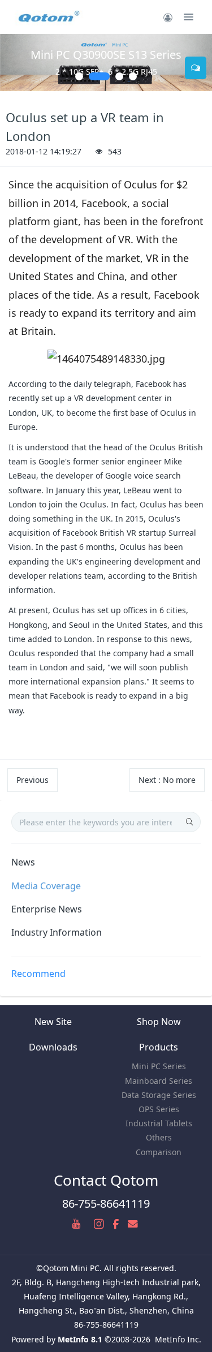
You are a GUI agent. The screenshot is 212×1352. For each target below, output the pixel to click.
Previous (32, 779)
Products (158, 1047)
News (23, 862)
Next (167, 779)
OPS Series (159, 1109)
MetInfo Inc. (178, 1339)
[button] (14, 62)
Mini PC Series (159, 1066)
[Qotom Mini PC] (49, 17)
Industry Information (56, 932)
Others (159, 1137)
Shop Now (159, 1021)
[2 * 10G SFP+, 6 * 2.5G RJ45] (106, 62)
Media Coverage (46, 886)
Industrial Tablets (159, 1123)
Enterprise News (46, 909)
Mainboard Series (158, 1080)
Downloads (53, 1047)
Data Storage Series (159, 1095)
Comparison (158, 1152)
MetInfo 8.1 (80, 1339)
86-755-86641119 (106, 1203)
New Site (53, 1021)
